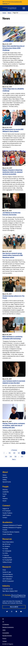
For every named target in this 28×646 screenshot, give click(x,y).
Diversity (4, 477)
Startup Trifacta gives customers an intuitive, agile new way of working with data (13, 425)
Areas (4, 570)
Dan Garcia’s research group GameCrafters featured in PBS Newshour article (12, 255)
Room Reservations (8, 542)
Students (5, 498)
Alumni (4, 501)
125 (15, 456)
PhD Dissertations (7, 576)
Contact (4, 517)
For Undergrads (6, 551)
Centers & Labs (6, 572)
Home (4, 13)
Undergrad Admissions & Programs (12, 525)
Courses (4, 529)
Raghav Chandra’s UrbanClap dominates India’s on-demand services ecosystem (12, 172)
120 (14, 453)
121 (19, 453)
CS (3, 621)
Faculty (4, 494)
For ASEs (5, 553)
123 (6, 456)
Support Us (5, 508)
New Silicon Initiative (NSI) (10, 591)
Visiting (4, 479)
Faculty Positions (7, 513)
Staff (3, 496)
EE (3, 619)
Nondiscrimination (7, 635)
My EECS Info (6, 544)
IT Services (5, 555)
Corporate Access (7, 589)
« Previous (14, 450)
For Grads (5, 548)
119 (9, 453)
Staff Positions (6, 515)
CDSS (3, 630)
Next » (14, 459)
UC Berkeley (5, 624)
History (4, 475)
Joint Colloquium (7, 579)
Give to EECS (14, 607)
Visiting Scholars (7, 562)
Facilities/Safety (7, 557)
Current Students (7, 534)
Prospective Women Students (10, 532)
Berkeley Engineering (8, 627)
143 (22, 456)
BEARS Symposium (8, 581)
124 (11, 456)
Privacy (4, 638)
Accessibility (5, 632)
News (9, 13)
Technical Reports (7, 574)
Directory (5, 489)
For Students (6, 546)
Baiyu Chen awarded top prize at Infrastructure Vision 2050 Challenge (13, 48)
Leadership (5, 492)
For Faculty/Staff (7, 560)
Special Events (6, 482)
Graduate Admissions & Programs (11, 527)
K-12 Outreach (6, 511)
